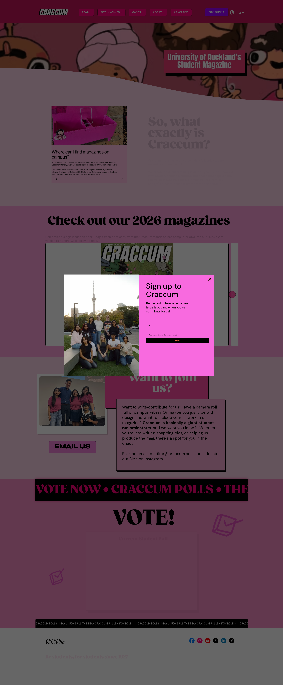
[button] (209, 279)
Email (148, 325)
